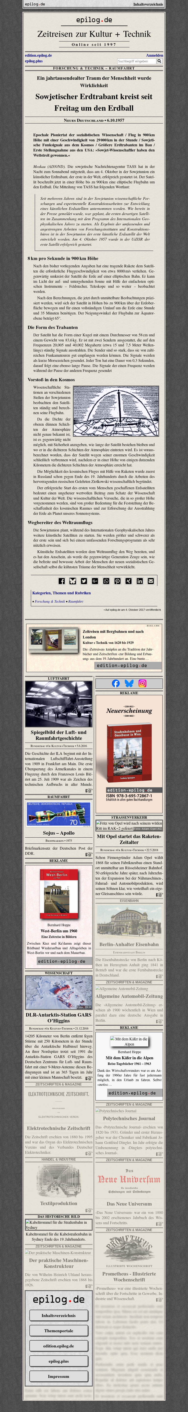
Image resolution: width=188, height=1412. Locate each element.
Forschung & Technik (78, 68)
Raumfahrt (122, 68)
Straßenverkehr (129, 817)
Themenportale (58, 1330)
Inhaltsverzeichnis (59, 1315)
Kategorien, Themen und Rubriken (61, 593)
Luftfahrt (59, 678)
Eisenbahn (129, 901)
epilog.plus (34, 61)
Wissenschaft (59, 973)
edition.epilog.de (38, 55)
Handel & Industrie (59, 1159)
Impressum (58, 1376)
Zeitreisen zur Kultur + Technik (94, 33)
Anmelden (154, 55)
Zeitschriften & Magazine (129, 982)
